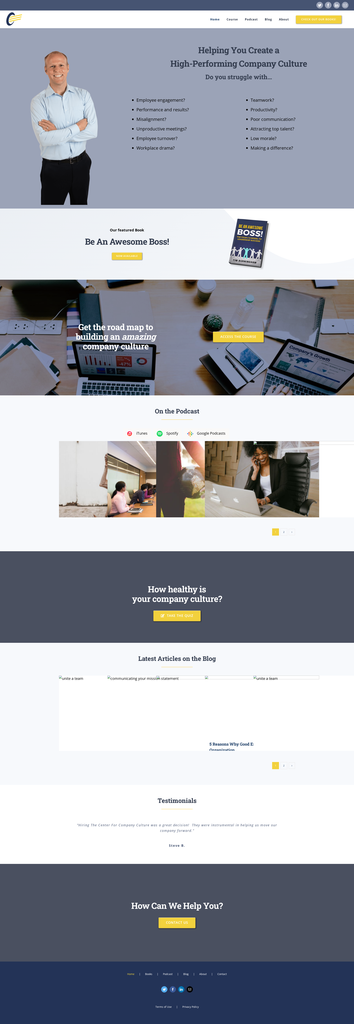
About (203, 974)
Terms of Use (163, 1007)
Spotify (172, 433)
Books (148, 974)
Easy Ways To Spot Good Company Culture (311, 718)
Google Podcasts (211, 433)
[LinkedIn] (181, 989)
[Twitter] (164, 989)
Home (130, 974)
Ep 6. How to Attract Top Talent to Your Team (311, 478)
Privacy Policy (190, 1007)
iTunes (142, 433)
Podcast (168, 974)
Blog (186, 974)
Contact (222, 974)
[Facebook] (173, 989)
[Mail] (190, 989)
